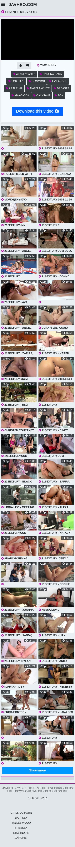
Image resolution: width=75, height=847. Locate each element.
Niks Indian (21, 832)
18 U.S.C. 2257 (37, 798)
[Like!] (20, 65)
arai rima (15, 88)
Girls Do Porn (21, 812)
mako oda (21, 95)
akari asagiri (25, 74)
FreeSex (21, 827)
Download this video (35, 111)
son (60, 95)
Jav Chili (21, 837)
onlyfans (43, 95)
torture (17, 81)
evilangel (59, 81)
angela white (39, 88)
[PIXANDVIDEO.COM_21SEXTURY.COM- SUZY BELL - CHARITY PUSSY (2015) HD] (19, 727)
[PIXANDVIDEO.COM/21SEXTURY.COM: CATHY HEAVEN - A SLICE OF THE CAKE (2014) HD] (19, 574)
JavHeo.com (23, 4)
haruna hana (52, 74)
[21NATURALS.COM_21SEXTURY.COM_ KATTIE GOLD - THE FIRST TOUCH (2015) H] (56, 292)
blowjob (38, 81)
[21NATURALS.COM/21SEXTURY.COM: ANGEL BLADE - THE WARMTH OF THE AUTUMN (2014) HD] (19, 753)
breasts (62, 88)
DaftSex (21, 817)
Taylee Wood (21, 822)
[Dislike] (27, 65)
